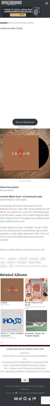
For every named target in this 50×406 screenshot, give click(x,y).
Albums (4, 23)
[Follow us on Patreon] (34, 399)
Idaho (43, 259)
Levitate (5, 303)
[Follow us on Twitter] (20, 399)
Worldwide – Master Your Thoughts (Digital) (35, 334)
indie (2, 262)
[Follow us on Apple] (29, 399)
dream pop (23, 259)
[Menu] (47, 3)
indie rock (11, 262)
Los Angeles (22, 262)
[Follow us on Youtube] (16, 399)
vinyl (11, 266)
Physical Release (34, 262)
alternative (12, 259)
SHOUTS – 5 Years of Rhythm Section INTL (12, 335)
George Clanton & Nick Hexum (35, 305)
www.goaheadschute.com (12, 221)
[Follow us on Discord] (25, 399)
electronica (34, 259)
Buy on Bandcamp (25, 122)
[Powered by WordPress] (16, 393)
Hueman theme (38, 393)
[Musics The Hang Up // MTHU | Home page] (15, 3)
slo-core (4, 266)
